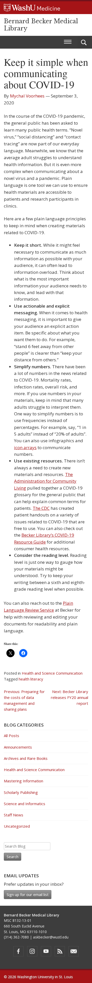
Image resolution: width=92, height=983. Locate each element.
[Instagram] (32, 951)
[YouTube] (46, 951)
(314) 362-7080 (16, 937)
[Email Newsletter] (73, 951)
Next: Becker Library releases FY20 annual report (69, 697)
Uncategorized (17, 826)
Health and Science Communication (52, 673)
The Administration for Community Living (45, 481)
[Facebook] (18, 951)
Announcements (18, 747)
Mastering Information (23, 780)
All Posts (11, 735)
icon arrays (25, 447)
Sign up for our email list (28, 894)
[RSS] (60, 951)
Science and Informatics (24, 803)
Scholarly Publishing (21, 792)
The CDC (41, 508)
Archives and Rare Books (26, 758)
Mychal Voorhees (27, 96)
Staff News (13, 814)
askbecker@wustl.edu (50, 937)
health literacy (31, 679)
